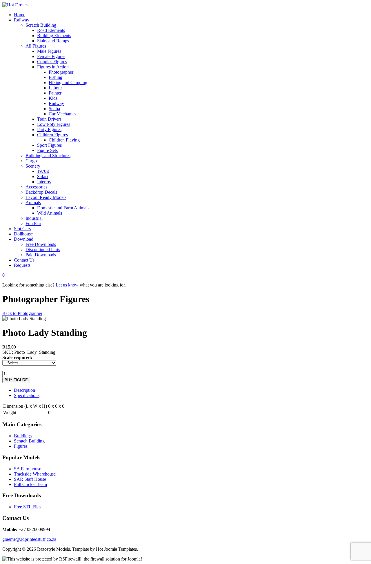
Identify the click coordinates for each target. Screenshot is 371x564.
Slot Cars (22, 228)
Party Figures (49, 129)
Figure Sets (47, 150)
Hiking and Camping (68, 82)
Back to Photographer (22, 313)
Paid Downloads (41, 254)
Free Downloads (41, 244)
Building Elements (54, 35)
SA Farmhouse (27, 468)
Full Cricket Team (30, 484)
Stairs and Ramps (53, 40)
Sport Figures (49, 145)
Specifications (26, 395)
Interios (44, 181)
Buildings (23, 435)
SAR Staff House (30, 479)
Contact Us (24, 259)
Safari (42, 176)
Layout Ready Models (46, 197)
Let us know (67, 284)
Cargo (31, 160)
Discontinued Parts (43, 249)
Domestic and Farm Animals (63, 207)
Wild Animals (49, 213)
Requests (22, 265)
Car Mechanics (62, 113)
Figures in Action (53, 66)
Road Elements (51, 30)
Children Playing (64, 139)
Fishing (55, 77)
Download (23, 239)
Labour (55, 87)
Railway (21, 19)
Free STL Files (27, 506)
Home (19, 14)
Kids (53, 98)
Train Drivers (49, 119)
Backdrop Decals (41, 192)
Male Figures (49, 51)
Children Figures (52, 134)
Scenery (33, 166)
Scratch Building (41, 25)
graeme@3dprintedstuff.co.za (29, 539)
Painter (55, 92)
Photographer (61, 72)
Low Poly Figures (53, 124)
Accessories (36, 186)
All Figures (36, 45)
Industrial (34, 218)
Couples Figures (52, 61)
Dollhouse (23, 233)
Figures (21, 446)
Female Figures (51, 56)
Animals (33, 202)
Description (24, 390)
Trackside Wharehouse (35, 473)
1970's (43, 171)
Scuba (54, 108)
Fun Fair (33, 223)
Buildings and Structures (48, 155)
